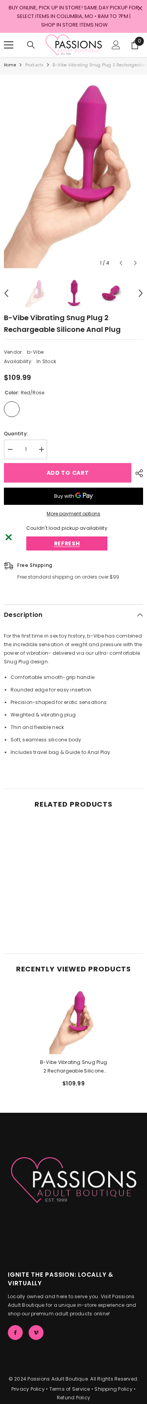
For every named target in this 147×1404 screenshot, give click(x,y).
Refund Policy (73, 1397)
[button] (121, 263)
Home (10, 65)
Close (140, 8)
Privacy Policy (28, 1389)
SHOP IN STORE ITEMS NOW (74, 25)
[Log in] (116, 45)
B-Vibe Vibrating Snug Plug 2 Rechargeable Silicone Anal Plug (73, 1067)
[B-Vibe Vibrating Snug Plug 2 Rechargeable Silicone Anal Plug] (73, 1021)
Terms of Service (69, 1389)
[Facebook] (15, 1332)
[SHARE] (137, 473)
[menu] (8, 45)
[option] (73, 173)
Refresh (67, 543)
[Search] (31, 45)
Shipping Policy (113, 1389)
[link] (38, 919)
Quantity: (16, 433)
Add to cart (68, 473)
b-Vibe (35, 352)
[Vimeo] (36, 1332)
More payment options (73, 513)
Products (34, 65)
